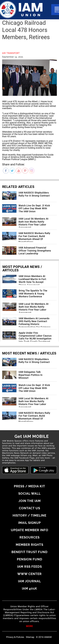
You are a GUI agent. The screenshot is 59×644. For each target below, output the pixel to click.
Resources (29, 537)
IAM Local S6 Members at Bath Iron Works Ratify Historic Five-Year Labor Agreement (34, 223)
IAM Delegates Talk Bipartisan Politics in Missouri (31, 375)
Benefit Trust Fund (29, 552)
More (29, 626)
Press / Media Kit (29, 486)
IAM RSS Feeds (29, 566)
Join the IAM (29, 501)
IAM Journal (29, 581)
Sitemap (30, 637)
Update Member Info (29, 530)
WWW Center (29, 574)
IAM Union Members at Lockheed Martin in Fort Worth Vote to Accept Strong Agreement (32, 280)
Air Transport (11, 53)
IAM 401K (29, 588)
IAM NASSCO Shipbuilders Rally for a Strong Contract (34, 194)
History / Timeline (29, 515)
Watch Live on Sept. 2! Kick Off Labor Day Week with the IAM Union (34, 208)
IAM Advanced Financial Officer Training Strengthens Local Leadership (35, 250)
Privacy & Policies (15, 637)
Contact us (29, 508)
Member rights (29, 544)
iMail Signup (29, 523)
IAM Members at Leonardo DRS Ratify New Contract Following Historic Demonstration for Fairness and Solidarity (34, 324)
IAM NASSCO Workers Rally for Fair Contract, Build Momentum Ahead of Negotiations (34, 237)
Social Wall (29, 493)
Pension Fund (29, 559)
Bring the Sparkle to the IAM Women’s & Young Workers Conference (33, 293)
